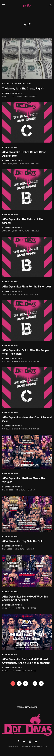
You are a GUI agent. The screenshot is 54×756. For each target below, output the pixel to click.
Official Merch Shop (27, 707)
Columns (6, 83)
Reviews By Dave (10, 147)
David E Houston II (13, 93)
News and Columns (21, 83)
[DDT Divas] (27, 5)
